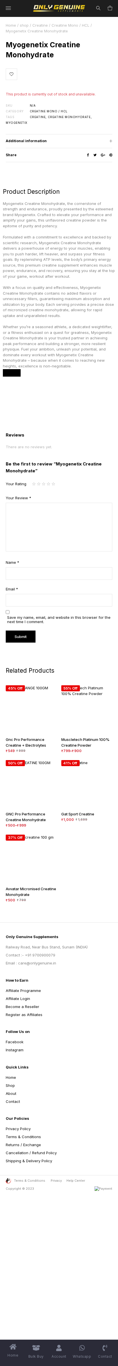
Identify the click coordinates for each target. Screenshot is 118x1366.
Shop (10, 1085)
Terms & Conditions (23, 1136)
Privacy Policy (18, 1128)
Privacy (56, 1181)
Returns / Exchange (23, 1144)
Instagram (14, 1050)
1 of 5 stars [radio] (34, 484)
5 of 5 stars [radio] (54, 484)
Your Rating (16, 484)
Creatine (40, 25)
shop (24, 25)
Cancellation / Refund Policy (31, 1152)
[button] (11, 74)
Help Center (75, 1181)
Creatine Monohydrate (69, 117)
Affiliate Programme (23, 990)
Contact (13, 1101)
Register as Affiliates (24, 1014)
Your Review (18, 498)
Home (11, 25)
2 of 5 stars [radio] (39, 484)
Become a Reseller (22, 1006)
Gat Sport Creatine (77, 814)
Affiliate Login (18, 998)
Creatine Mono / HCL (70, 25)
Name (12, 562)
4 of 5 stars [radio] (49, 484)
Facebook (14, 1042)
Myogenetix (16, 122)
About (11, 1093)
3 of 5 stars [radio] (44, 484)
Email (12, 589)
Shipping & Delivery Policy (29, 1160)
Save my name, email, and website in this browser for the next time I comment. (59, 619)
